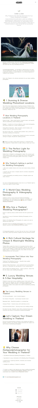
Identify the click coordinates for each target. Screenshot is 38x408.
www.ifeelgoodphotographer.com (13, 377)
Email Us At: (20, 393)
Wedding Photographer (8, 201)
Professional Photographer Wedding (19, 370)
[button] (35, 2)
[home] (19, 2)
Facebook (20, 391)
